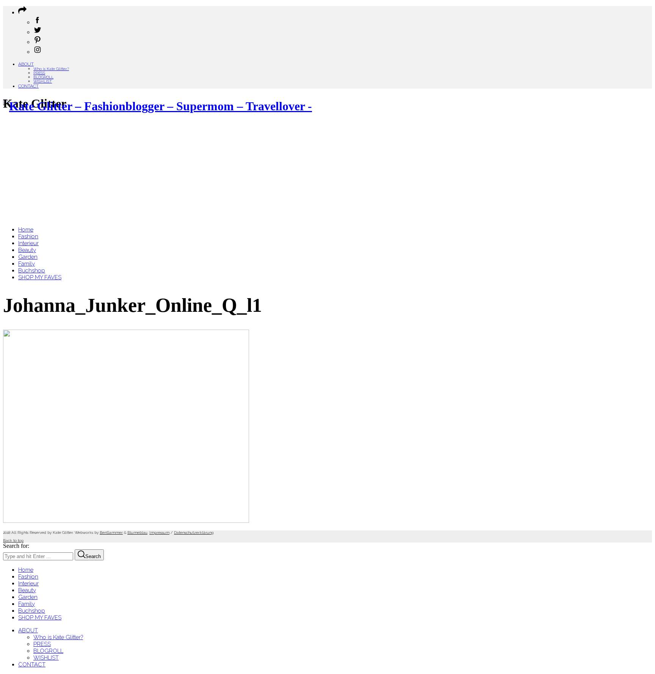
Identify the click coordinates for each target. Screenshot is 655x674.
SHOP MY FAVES (39, 617)
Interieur (28, 583)
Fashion (28, 576)
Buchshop (31, 610)
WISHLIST (42, 81)
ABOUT (26, 64)
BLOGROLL (43, 77)
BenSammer (111, 532)
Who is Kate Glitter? (51, 69)
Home (25, 569)
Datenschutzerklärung (194, 532)
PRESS (39, 73)
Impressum (159, 532)
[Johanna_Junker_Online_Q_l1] (126, 521)
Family (26, 604)
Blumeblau (137, 532)
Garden (28, 597)
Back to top (13, 540)
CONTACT (28, 86)
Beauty (27, 590)
